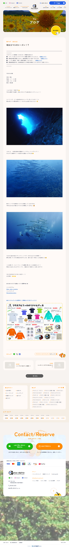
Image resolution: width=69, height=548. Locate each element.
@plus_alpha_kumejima (12, 289)
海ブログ (8, 41)
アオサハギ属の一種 (44, 395)
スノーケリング (9, 393)
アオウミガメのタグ (37, 393)
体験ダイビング (9, 395)
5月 (26, 418)
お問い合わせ (45, 3)
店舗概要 (20, 542)
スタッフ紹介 (44, 480)
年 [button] (6, 415)
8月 (41, 418)
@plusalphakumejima (11, 293)
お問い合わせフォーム (15, 488)
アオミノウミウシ (44, 402)
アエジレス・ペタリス (38, 390)
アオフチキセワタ (37, 400)
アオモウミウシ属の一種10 (55, 402)
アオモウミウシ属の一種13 (38, 404)
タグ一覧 (60, 387)
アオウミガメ (60, 390)
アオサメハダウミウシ (55, 395)
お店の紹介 (8, 390)
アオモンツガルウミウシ (52, 404)
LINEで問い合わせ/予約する (19, 446)
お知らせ (19, 390)
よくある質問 (52, 480)
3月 (16, 418)
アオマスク (35, 402)
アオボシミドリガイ (55, 400)
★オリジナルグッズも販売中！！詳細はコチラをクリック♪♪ (21, 300)
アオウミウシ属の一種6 (50, 390)
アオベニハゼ (46, 400)
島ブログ (19, 395)
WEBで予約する (46, 446)
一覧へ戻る (35, 376)
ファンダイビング (37, 474)
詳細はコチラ (43, 56)
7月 (36, 418)
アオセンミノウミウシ (49, 397)
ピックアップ (20, 393)
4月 (21, 418)
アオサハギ (35, 395)
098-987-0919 (13, 485)
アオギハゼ (46, 393)
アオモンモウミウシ (37, 406)
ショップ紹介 (36, 480)
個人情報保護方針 (13, 542)
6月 (31, 418)
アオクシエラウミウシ (55, 393)
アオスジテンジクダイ (38, 397)
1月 (5, 418)
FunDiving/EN (55, 474)
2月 (11, 418)
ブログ (58, 480)
